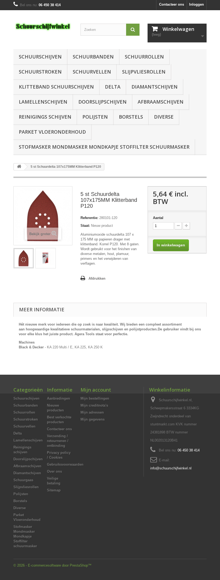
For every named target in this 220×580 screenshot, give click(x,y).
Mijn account (95, 389)
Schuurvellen (92, 71)
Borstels (131, 117)
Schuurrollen (144, 56)
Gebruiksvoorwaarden (65, 464)
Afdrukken (97, 278)
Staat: (85, 226)
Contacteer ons (171, 4)
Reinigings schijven (45, 117)
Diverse (164, 117)
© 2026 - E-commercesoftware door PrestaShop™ (52, 565)
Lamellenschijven (43, 102)
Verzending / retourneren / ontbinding (57, 441)
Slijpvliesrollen (144, 71)
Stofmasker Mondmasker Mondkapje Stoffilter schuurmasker (104, 147)
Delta (112, 86)
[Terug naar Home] (19, 166)
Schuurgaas (23, 480)
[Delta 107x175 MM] (24, 258)
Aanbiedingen (58, 398)
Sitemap (54, 490)
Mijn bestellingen (94, 398)
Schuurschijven (40, 56)
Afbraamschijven (161, 102)
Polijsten (95, 117)
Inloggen (196, 4)
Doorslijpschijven (102, 102)
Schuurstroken (40, 71)
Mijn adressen (92, 412)
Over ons (54, 471)
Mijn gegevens (92, 419)
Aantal (158, 218)
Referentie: (89, 218)
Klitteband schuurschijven (56, 86)
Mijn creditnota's (94, 405)
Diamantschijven (154, 86)
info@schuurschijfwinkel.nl (171, 468)
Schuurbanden (93, 56)
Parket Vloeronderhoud (52, 132)
